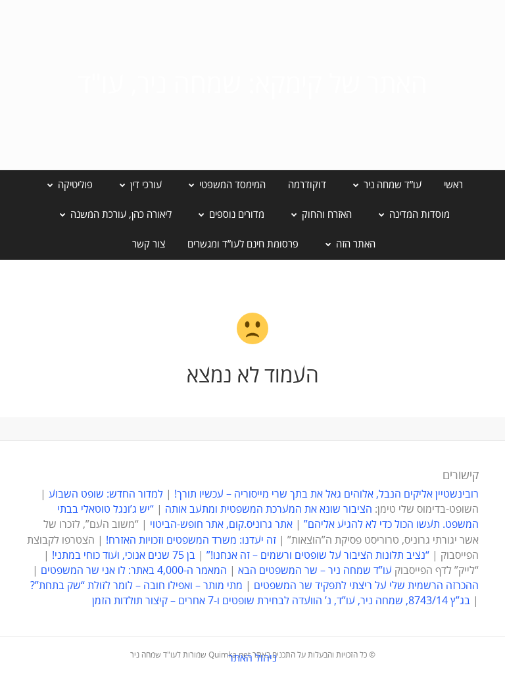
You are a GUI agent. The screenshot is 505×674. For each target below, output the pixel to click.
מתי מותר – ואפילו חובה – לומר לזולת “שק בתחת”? (136, 585)
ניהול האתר (252, 658)
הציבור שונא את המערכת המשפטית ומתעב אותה (268, 509)
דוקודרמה (307, 185)
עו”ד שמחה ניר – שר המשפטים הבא (315, 570)
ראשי (453, 185)
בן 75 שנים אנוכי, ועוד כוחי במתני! (123, 555)
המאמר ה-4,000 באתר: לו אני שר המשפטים (134, 570)
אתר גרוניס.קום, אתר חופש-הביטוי (221, 524)
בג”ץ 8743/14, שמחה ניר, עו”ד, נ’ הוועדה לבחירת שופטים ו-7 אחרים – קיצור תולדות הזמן (281, 601)
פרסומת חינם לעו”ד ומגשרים (243, 244)
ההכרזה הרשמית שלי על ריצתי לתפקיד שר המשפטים (366, 585)
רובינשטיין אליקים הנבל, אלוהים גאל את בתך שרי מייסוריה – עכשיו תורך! (325, 494)
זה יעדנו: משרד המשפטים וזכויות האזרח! (191, 540)
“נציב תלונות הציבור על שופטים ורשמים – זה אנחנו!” (317, 555)
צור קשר (148, 244)
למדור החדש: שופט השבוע (106, 494)
